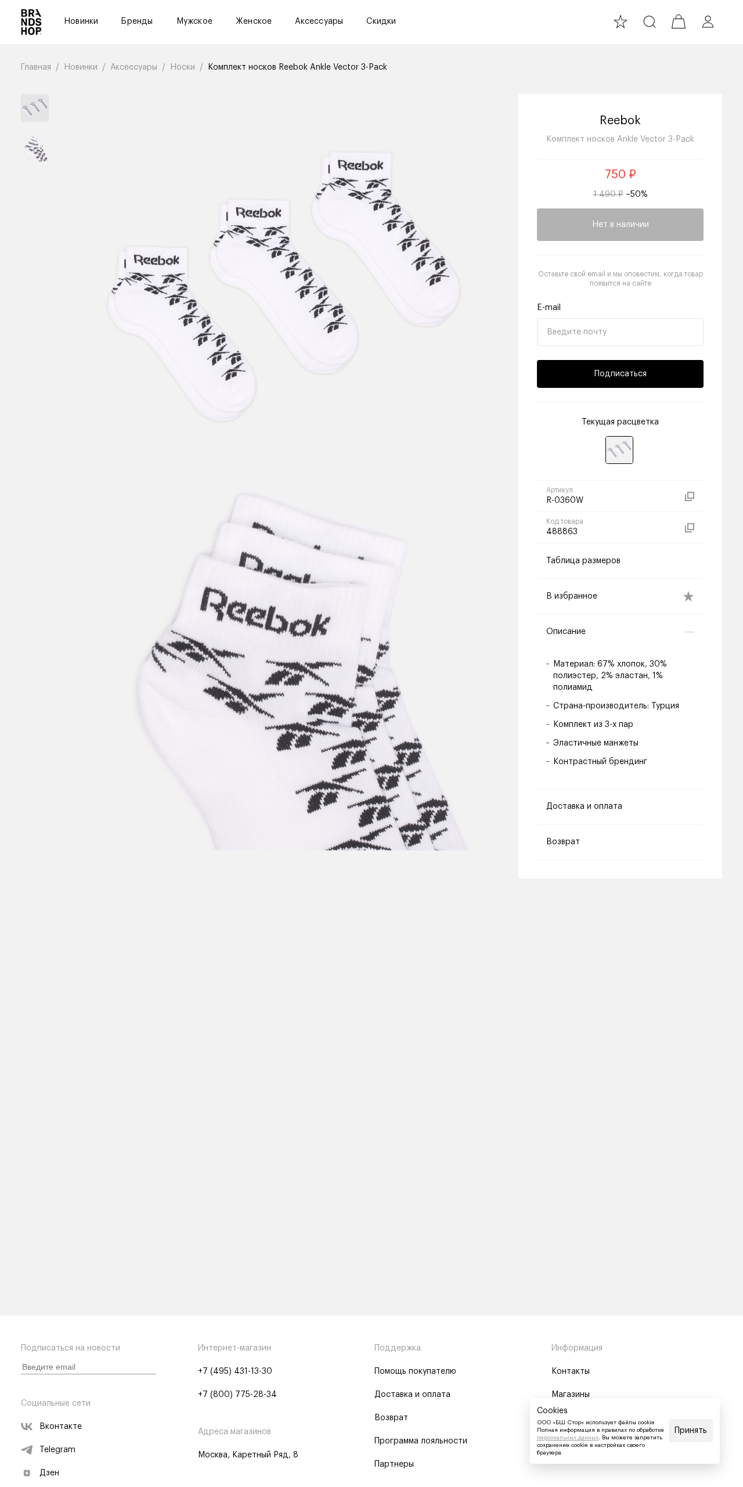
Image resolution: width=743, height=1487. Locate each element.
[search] (649, 21)
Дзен (49, 1473)
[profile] (707, 21)
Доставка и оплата (412, 1395)
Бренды (137, 21)
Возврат (391, 1418)
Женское (254, 21)
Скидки (381, 21)
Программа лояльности (420, 1441)
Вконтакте (60, 1427)
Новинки (81, 21)
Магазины (570, 1395)
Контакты (570, 1371)
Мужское (194, 21)
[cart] (678, 21)
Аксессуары (319, 21)
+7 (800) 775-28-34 (237, 1395)
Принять (691, 1431)
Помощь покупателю (415, 1371)
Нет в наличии (620, 225)
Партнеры (394, 1464)
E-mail (549, 308)
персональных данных (567, 1438)
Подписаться (620, 374)
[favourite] (620, 21)
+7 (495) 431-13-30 (235, 1371)
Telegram (57, 1450)
